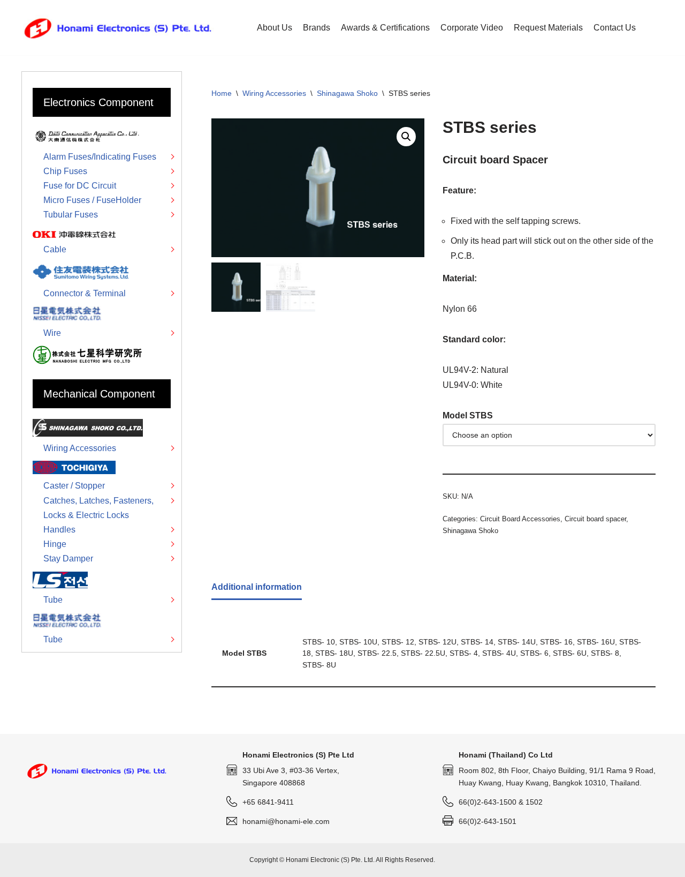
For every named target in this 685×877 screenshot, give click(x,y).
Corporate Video (471, 27)
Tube (53, 599)
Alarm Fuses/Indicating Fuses (99, 156)
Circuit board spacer (595, 519)
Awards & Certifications (385, 27)
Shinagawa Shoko (347, 93)
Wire (52, 333)
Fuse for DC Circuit (79, 185)
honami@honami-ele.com (286, 821)
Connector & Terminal (84, 293)
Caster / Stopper (74, 485)
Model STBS (468, 415)
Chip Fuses (65, 171)
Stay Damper (68, 558)
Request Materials (548, 27)
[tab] (256, 587)
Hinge (54, 544)
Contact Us (614, 27)
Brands (316, 27)
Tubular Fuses (70, 214)
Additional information (256, 586)
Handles (59, 529)
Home (221, 93)
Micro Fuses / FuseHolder (92, 200)
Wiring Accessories (274, 93)
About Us (274, 27)
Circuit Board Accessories (520, 519)
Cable (54, 249)
